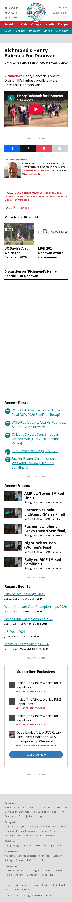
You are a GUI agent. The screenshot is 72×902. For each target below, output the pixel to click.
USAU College (23, 192)
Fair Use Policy (41, 811)
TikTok (8, 874)
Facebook (22, 870)
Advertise (19, 807)
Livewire (54, 62)
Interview (45, 826)
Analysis (20, 826)
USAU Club (28, 598)
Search (60, 17)
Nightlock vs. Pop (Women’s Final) (40, 545)
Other (21, 830)
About (7, 807)
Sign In (61, 8)
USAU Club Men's (53, 518)
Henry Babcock (21, 199)
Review (29, 835)
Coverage (32, 826)
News (7, 31)
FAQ (29, 860)
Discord (12, 12)
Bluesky (58, 870)
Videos (48, 31)
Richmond (12, 76)
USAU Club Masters (30, 648)
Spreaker (32, 874)
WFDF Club (28, 611)
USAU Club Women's (55, 551)
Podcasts (34, 31)
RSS (51, 874)
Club (24, 24)
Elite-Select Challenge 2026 (24, 594)
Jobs (53, 811)
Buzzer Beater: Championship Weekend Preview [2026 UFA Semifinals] (34, 463)
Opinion (10, 830)
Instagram (35, 870)
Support (20, 860)
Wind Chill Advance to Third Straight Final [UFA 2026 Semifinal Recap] (39, 412)
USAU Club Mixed (53, 502)
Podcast (31, 830)
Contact (30, 807)
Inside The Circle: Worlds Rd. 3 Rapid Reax (38, 685)
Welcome (9, 855)
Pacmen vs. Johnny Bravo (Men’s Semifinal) (45, 528)
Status (22, 816)
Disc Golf (12, 17)
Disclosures (43, 807)
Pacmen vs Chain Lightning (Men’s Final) (44, 512)
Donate (56, 807)
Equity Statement (21, 811)
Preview (42, 830)
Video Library (35, 816)
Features (9, 826)
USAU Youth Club (30, 623)
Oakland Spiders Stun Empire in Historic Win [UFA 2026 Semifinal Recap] (36, 438)
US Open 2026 (15, 631)
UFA (25, 845)
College (36, 24)
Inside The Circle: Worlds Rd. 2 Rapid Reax (38, 701)
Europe (63, 24)
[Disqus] (36, 336)
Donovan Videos (34, 196)
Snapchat (19, 874)
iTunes (43, 874)
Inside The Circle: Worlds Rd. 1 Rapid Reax (38, 718)
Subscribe (59, 12)
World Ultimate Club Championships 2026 (35, 606)
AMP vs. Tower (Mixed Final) (44, 495)
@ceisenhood (31, 173)
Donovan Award (14, 196)
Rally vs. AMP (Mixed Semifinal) (42, 561)
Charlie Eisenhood (33, 62)
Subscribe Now (36, 754)
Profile (53, 830)
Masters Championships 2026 (26, 644)
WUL (38, 845)
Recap (19, 835)
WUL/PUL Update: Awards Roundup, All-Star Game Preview (39, 424)
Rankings (20, 31)
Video (64, 62)
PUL (31, 845)
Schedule (12, 8)
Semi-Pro (10, 24)
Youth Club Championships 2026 (28, 619)
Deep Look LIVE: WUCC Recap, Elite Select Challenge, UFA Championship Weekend (39, 736)
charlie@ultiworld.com (36, 170)
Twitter (47, 870)
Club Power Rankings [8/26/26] (35, 451)
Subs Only (61, 31)
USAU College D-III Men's (46, 192)
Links (56, 826)
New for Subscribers (28, 855)
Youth (50, 24)
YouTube (9, 870)
